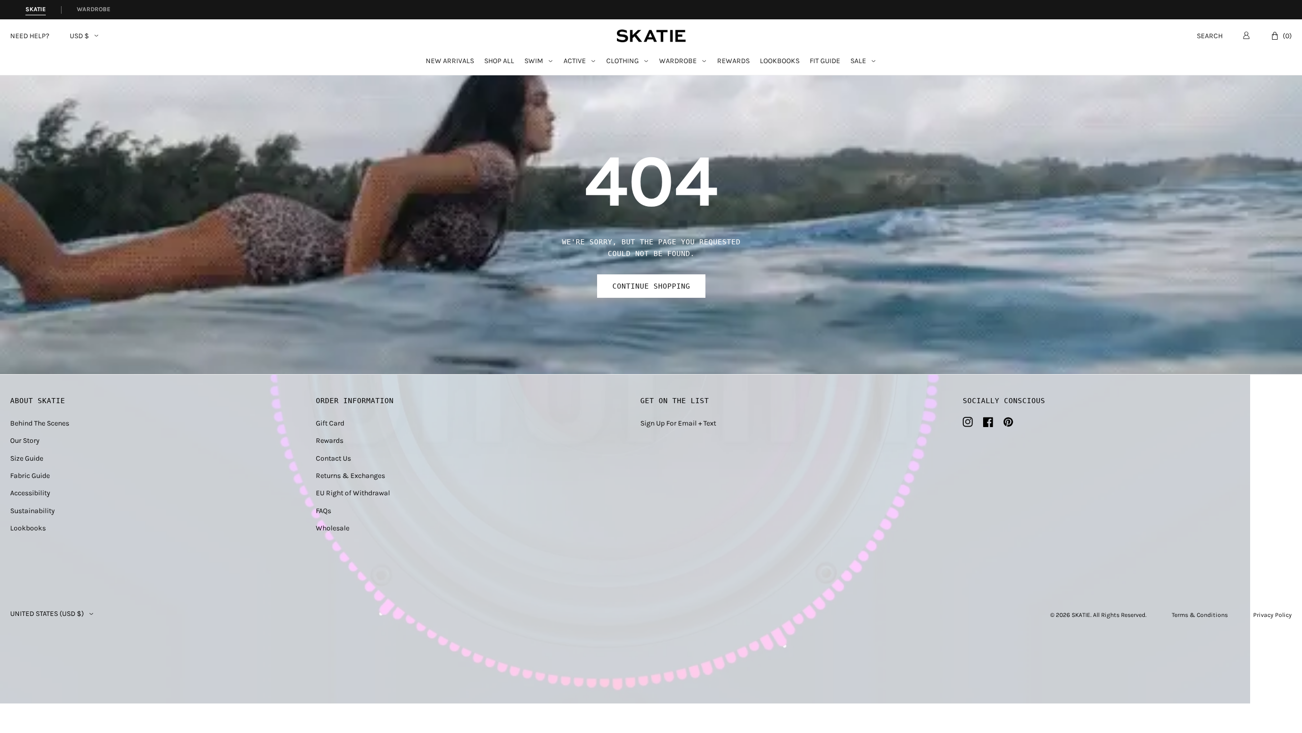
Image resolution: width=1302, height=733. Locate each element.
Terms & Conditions (1200, 614)
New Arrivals (450, 61)
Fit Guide (825, 61)
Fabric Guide (30, 475)
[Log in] (1246, 35)
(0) (1287, 36)
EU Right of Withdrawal (353, 493)
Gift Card (330, 423)
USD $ (79, 36)
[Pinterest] (1008, 422)
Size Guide (26, 458)
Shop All (499, 61)
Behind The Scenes (39, 423)
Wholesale (332, 528)
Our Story (25, 440)
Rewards (733, 61)
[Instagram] (968, 422)
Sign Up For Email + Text (678, 423)
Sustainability (32, 510)
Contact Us (333, 458)
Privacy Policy (1272, 614)
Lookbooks (780, 61)
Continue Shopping (651, 286)
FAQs (323, 510)
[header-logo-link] (651, 36)
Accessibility (30, 493)
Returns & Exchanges (350, 475)
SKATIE (1081, 614)
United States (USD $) (47, 613)
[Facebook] (988, 422)
